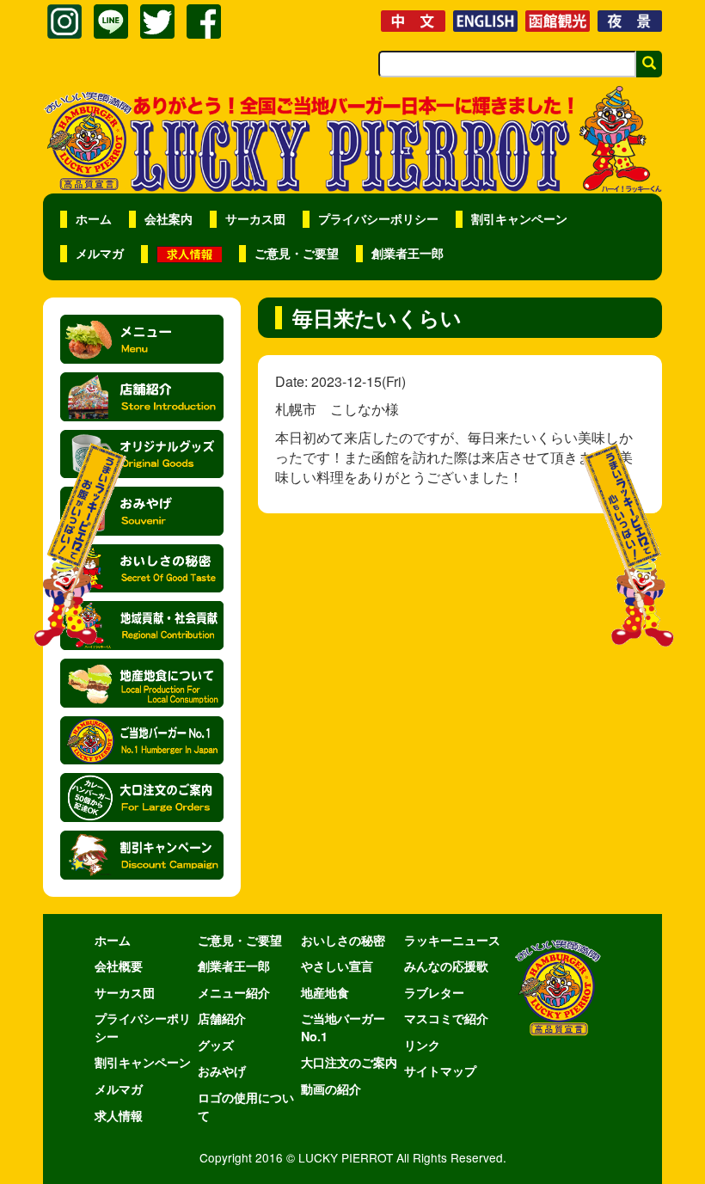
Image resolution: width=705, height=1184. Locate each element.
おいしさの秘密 (343, 939)
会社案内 (168, 219)
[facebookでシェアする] (204, 21)
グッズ (216, 1044)
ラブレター (434, 992)
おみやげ (222, 1070)
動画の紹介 (331, 1088)
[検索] (649, 64)
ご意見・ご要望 (296, 253)
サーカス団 (255, 219)
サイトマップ (440, 1070)
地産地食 (325, 992)
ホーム (94, 219)
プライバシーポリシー (378, 219)
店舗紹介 (222, 1018)
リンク (422, 1044)
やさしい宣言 (337, 965)
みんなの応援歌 (446, 965)
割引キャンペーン (519, 219)
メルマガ (100, 253)
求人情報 (119, 1115)
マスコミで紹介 (446, 1018)
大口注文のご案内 (349, 1062)
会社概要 (119, 965)
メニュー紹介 (234, 992)
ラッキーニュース (452, 939)
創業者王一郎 (407, 253)
